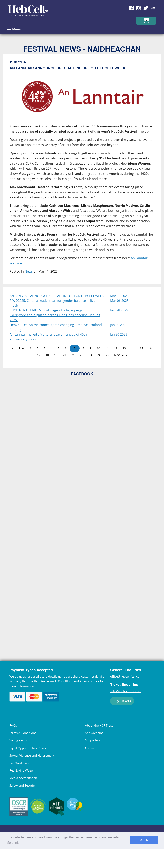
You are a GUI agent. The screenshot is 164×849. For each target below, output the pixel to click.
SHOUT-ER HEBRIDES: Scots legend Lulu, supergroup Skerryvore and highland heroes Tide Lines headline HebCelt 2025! (55, 315)
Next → (119, 355)
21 (73, 355)
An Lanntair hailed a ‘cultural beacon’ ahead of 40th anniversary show (48, 336)
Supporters (92, 740)
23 (90, 355)
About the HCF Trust (99, 725)
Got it (144, 840)
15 (141, 348)
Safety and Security (22, 785)
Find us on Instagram (138, 8)
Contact (90, 748)
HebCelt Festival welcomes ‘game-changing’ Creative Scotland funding (56, 327)
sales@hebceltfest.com (125, 691)
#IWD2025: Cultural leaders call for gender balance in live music (52, 303)
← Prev (20, 348)
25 (107, 355)
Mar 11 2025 (119, 296)
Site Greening (94, 733)
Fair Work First (19, 763)
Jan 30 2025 (118, 325)
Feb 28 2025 (119, 310)
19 (55, 355)
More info (13, 842)
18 (47, 355)
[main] (82, 170)
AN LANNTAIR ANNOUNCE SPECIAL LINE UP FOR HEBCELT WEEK (57, 296)
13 (124, 348)
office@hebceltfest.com (126, 676)
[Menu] (9, 29)
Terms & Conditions (59, 681)
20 (64, 355)
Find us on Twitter (146, 8)
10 (98, 348)
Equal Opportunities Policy (27, 748)
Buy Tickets (122, 701)
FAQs (13, 725)
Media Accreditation (23, 778)
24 (98, 355)
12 (115, 348)
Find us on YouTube (153, 8)
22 (81, 355)
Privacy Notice (89, 681)
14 (132, 348)
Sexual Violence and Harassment (31, 755)
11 (107, 348)
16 (150, 348)
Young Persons (19, 740)
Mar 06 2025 (119, 300)
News (29, 271)
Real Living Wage (21, 770)
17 (38, 355)
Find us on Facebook (131, 8)
